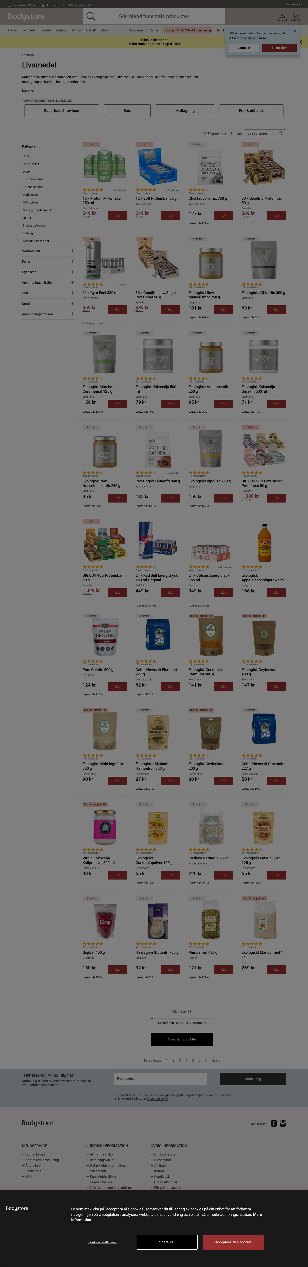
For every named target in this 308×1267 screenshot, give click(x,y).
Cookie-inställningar (102, 1242)
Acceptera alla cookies (233, 1242)
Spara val (167, 1242)
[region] (154, 1228)
